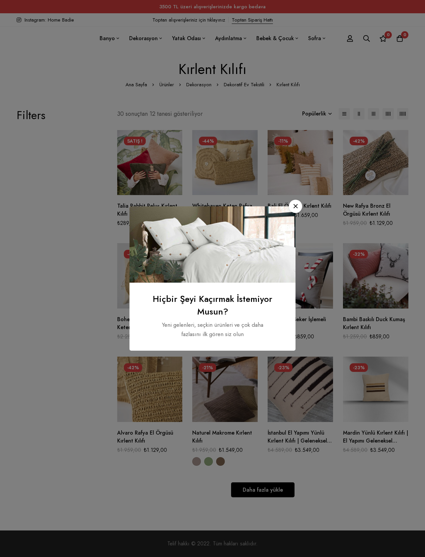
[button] (295, 206)
